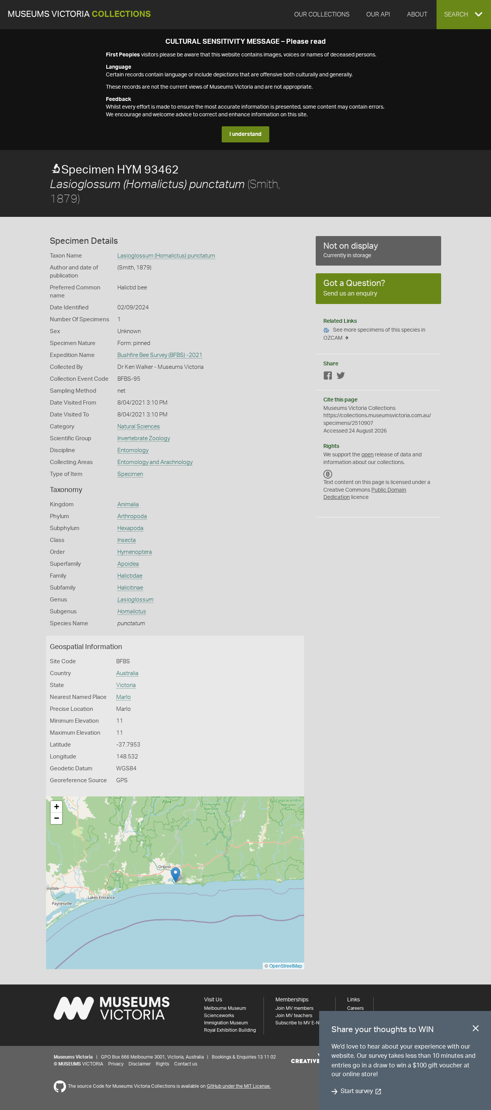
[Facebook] (328, 377)
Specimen (130, 474)
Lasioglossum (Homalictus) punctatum (166, 256)
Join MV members (294, 1008)
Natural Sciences (138, 426)
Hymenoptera (134, 552)
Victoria (126, 685)
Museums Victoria (79, 14)
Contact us (185, 1064)
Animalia (128, 504)
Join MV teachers (293, 1015)
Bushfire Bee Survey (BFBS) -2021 (160, 355)
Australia (127, 673)
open (367, 455)
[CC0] (328, 474)
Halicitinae (130, 588)
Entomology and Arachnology (155, 462)
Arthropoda (132, 516)
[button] (464, 14)
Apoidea (128, 564)
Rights (162, 1064)
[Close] (476, 1029)
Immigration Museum (226, 1023)
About (417, 15)
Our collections (321, 15)
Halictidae (129, 576)
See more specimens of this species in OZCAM (374, 334)
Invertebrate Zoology (143, 438)
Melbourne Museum (225, 1008)
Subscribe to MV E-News (301, 1023)
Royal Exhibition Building (230, 1030)
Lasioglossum (135, 600)
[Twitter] (340, 377)
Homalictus (131, 611)
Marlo (123, 697)
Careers (355, 1008)
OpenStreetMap (285, 965)
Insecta (126, 540)
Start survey (356, 1092)
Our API (378, 15)
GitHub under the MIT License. (239, 1086)
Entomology (132, 450)
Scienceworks (219, 1015)
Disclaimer (140, 1064)
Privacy (116, 1064)
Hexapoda (130, 528)
